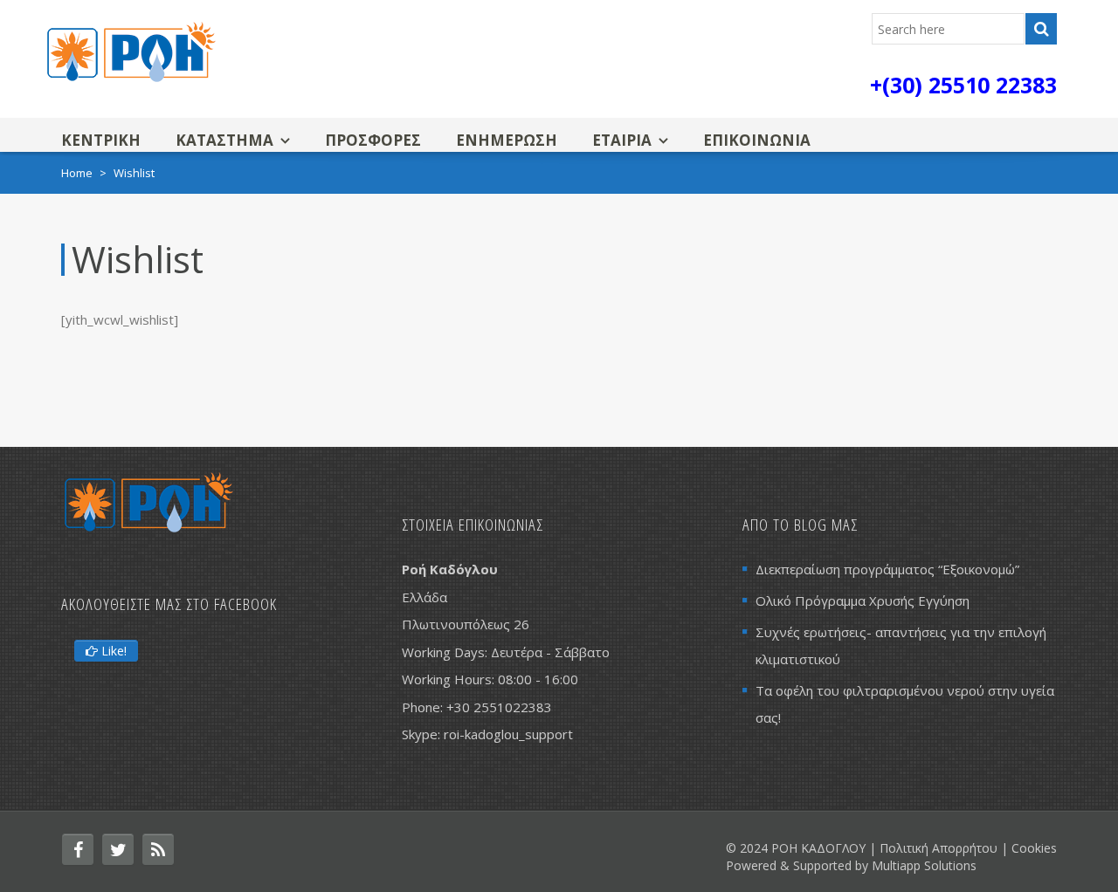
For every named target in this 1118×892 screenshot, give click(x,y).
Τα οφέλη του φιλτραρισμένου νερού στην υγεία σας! (905, 704)
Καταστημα (224, 140)
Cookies (1034, 848)
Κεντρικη (101, 140)
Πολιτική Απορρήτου (938, 848)
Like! (112, 650)
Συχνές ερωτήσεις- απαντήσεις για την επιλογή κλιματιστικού (901, 645)
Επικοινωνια (757, 140)
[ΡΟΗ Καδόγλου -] (131, 50)
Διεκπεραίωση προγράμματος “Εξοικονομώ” (887, 569)
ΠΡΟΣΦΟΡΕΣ (373, 140)
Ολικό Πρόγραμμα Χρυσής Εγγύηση (863, 600)
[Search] (1041, 29)
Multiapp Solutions (924, 865)
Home (77, 173)
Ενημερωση (506, 140)
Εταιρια (622, 140)
